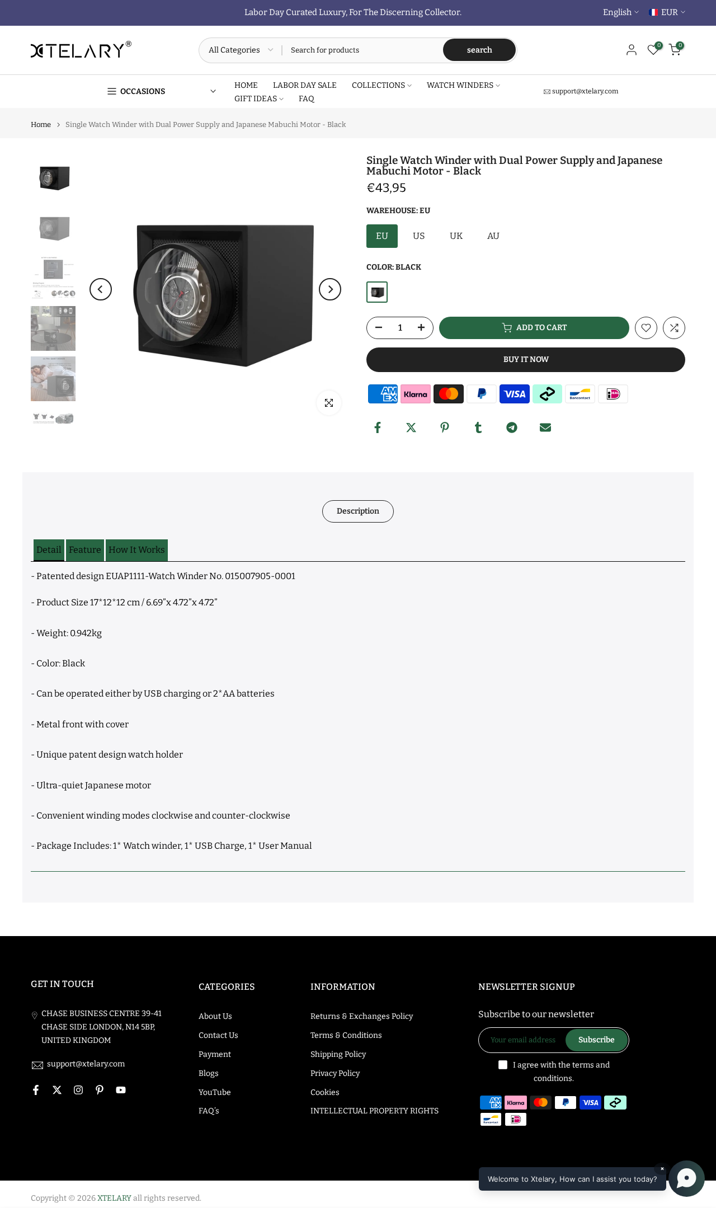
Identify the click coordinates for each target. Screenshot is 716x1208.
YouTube (215, 1092)
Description (358, 510)
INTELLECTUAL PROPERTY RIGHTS (374, 1111)
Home (41, 124)
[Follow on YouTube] (121, 1090)
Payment (215, 1054)
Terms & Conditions (346, 1035)
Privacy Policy (335, 1073)
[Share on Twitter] (411, 427)
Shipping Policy (338, 1054)
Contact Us (218, 1035)
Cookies (325, 1092)
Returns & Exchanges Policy (361, 1016)
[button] (49, 550)
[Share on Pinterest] (445, 427)
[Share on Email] (545, 427)
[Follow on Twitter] (57, 1090)
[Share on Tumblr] (478, 427)
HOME (246, 85)
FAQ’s (209, 1111)
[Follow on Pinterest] (100, 1090)
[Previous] (101, 289)
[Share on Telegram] (512, 427)
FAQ (306, 99)
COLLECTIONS (378, 85)
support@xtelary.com (585, 91)
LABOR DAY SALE (305, 85)
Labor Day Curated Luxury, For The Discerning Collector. (352, 12)
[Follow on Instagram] (78, 1090)
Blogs (209, 1073)
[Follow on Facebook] (36, 1090)
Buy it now (526, 359)
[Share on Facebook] (377, 427)
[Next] (330, 289)
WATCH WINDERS (460, 85)
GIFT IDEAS (255, 99)
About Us (215, 1016)
